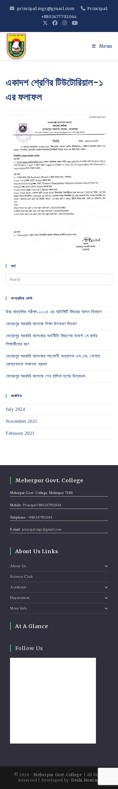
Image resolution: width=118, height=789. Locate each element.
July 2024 (15, 409)
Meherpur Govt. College (58, 774)
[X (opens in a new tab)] (45, 23)
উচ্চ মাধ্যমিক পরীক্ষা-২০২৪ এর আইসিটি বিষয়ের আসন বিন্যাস (53, 311)
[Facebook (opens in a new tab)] (55, 23)
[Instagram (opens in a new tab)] (65, 23)
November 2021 (22, 421)
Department (20, 597)
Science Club (21, 576)
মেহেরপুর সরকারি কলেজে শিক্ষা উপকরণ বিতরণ (41, 323)
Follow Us (29, 648)
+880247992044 (39, 517)
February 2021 (20, 433)
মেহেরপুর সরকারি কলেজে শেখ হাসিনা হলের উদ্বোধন (46, 376)
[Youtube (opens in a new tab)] (74, 23)
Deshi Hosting (85, 780)
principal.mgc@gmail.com (45, 8)
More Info (18, 608)
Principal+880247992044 (42, 505)
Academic (18, 587)
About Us (18, 566)
